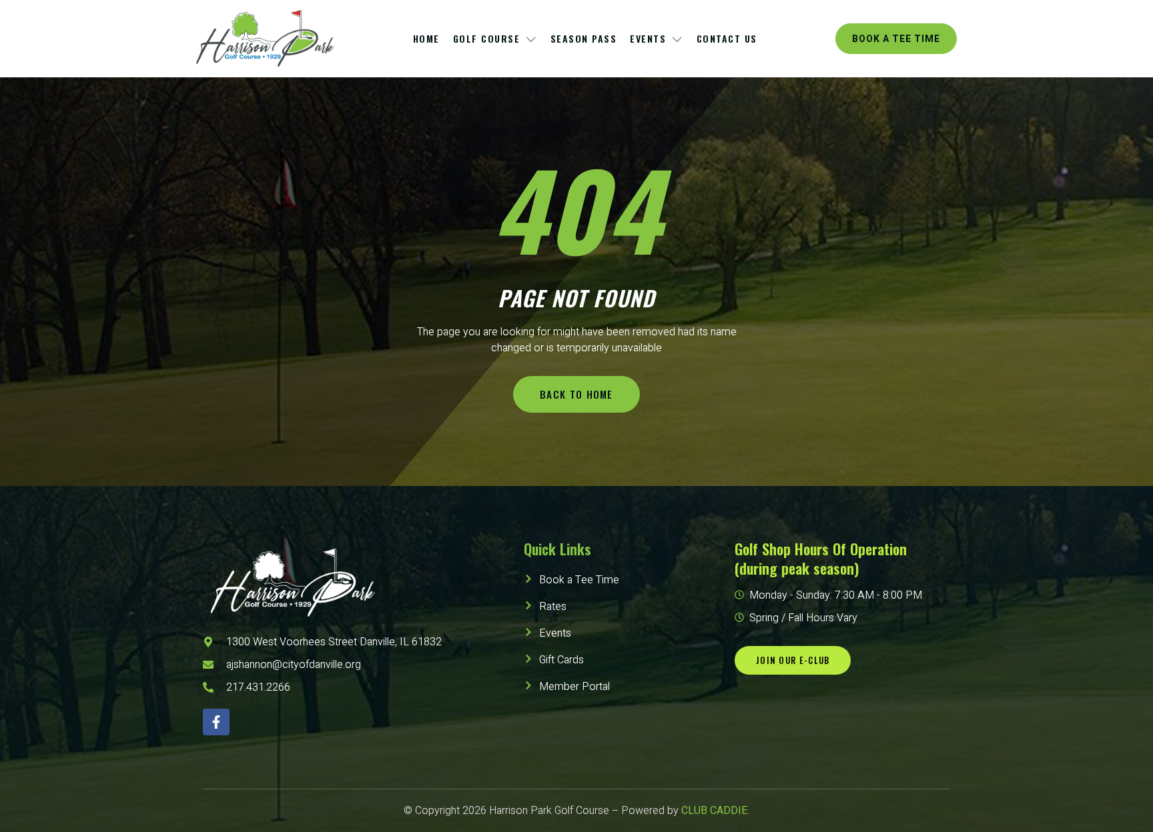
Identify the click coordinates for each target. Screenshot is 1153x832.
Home (426, 38)
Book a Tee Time (896, 39)
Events (648, 38)
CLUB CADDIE (714, 811)
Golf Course (486, 38)
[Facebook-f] (216, 722)
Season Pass (583, 38)
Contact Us (727, 38)
